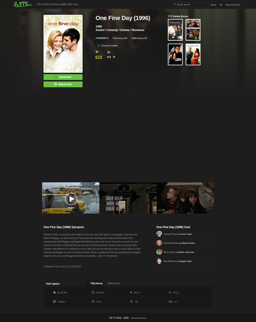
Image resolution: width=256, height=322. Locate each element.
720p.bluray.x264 (119, 38)
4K (221, 5)
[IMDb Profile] (159, 234)
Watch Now (65, 84)
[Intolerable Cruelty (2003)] (193, 54)
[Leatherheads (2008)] (193, 30)
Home (213, 5)
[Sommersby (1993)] (175, 30)
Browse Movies (233, 5)
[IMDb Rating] (101, 57)
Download (65, 77)
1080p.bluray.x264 (139, 38)
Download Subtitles (109, 45)
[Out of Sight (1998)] (175, 54)
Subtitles (61, 301)
